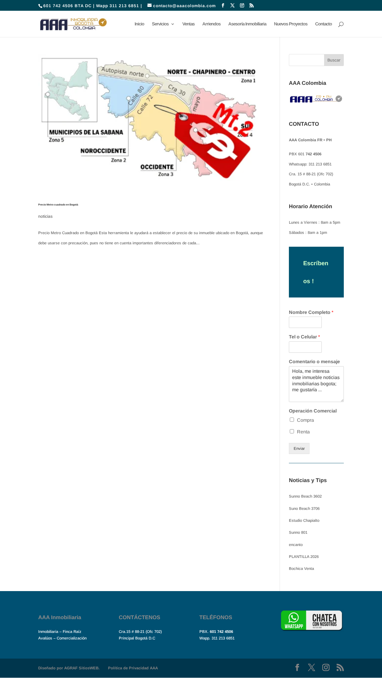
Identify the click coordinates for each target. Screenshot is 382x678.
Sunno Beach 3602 (305, 496)
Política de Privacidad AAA (133, 668)
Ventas (188, 24)
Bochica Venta (301, 568)
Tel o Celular (304, 336)
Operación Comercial (313, 410)
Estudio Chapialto (304, 520)
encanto (296, 544)
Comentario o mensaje (314, 361)
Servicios (160, 24)
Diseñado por (69, 668)
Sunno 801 (298, 532)
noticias (45, 216)
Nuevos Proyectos (290, 24)
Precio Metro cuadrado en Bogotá (58, 204)
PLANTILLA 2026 (304, 556)
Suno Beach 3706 (304, 508)
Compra (305, 420)
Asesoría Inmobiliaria (247, 24)
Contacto (323, 24)
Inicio (139, 24)
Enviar (299, 448)
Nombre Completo (311, 312)
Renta (303, 431)
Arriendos (211, 24)
